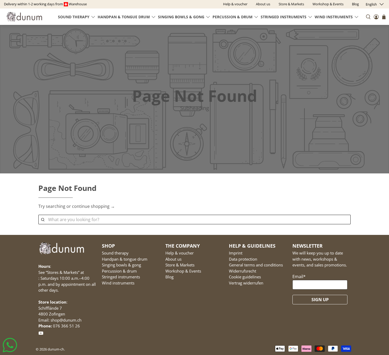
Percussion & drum (232, 16)
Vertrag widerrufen (246, 283)
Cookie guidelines (245, 276)
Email (299, 276)
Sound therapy (73, 16)
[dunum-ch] (24, 16)
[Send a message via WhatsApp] (10, 345)
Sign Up (320, 300)
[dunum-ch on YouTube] (40, 334)
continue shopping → (93, 206)
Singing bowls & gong (181, 16)
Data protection (243, 259)
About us (173, 259)
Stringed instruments (283, 16)
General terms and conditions (256, 265)
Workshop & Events (183, 271)
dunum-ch (56, 349)
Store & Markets (180, 265)
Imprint (235, 253)
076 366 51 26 (66, 325)
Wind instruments (334, 16)
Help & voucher (179, 253)
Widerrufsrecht (242, 271)
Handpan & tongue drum (124, 16)
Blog (169, 276)
